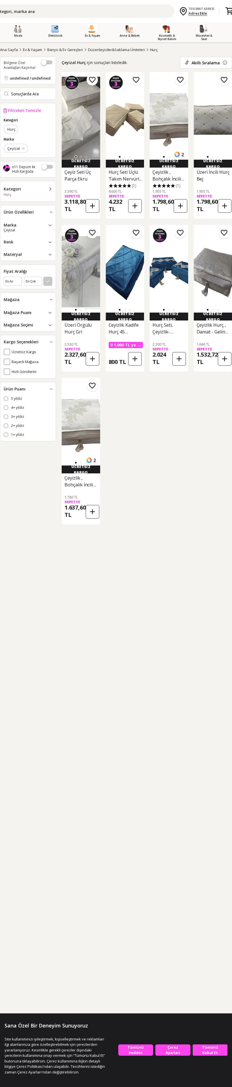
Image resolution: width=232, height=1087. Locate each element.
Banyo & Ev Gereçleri (65, 49)
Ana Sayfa (9, 49)
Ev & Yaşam (32, 49)
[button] (81, 156)
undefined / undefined (30, 78)
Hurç (154, 49)
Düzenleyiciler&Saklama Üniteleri (116, 49)
